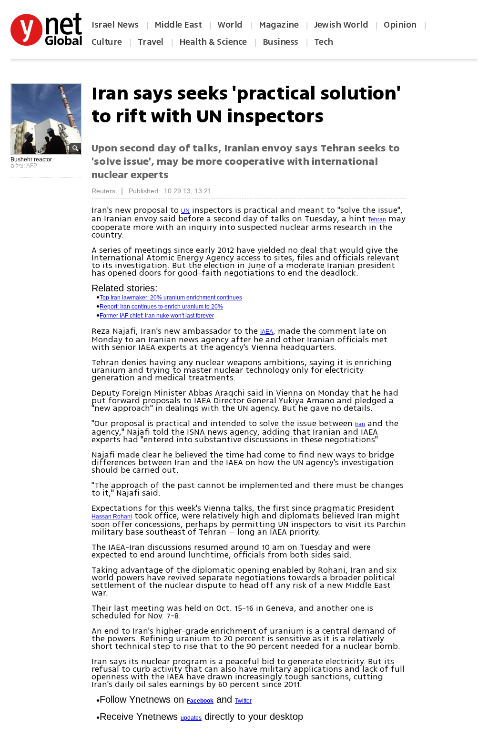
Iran (360, 424)
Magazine (278, 24)
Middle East (178, 24)
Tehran (377, 219)
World (230, 24)
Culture (107, 42)
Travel (150, 42)
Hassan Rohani (112, 516)
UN (185, 211)
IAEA (266, 331)
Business (280, 42)
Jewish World (341, 24)
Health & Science (213, 42)
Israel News (115, 24)
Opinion (400, 24)
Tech (323, 42)
